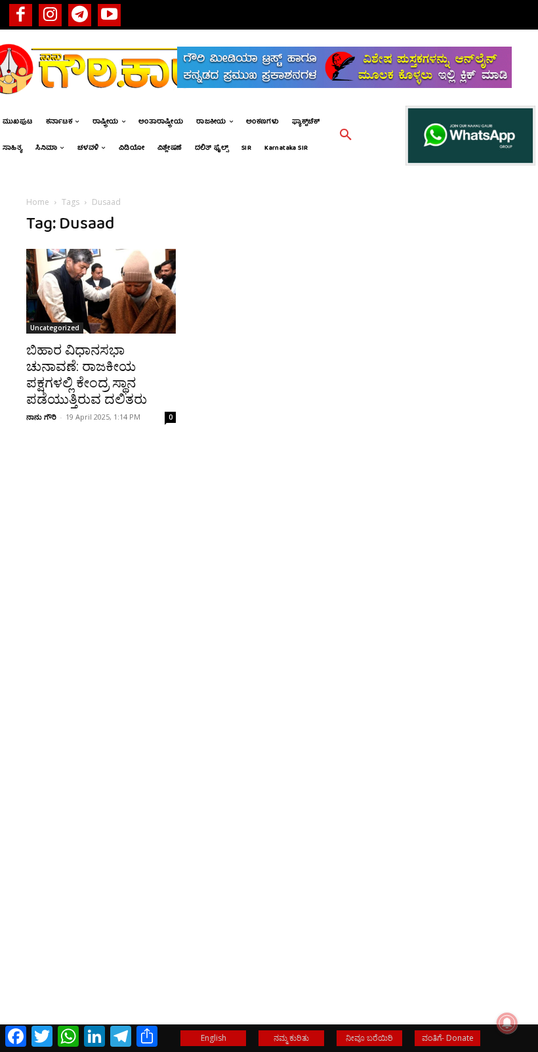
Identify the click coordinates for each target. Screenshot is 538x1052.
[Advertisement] (437, 394)
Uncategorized (54, 327)
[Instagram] (50, 14)
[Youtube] (109, 14)
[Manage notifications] (507, 1023)
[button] (346, 135)
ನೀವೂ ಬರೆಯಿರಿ (369, 1037)
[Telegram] (79, 14)
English (213, 1037)
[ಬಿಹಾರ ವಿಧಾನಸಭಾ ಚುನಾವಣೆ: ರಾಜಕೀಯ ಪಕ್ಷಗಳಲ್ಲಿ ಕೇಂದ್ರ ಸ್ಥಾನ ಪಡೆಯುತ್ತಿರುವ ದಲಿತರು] (101, 291)
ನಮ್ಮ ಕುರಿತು (291, 1037)
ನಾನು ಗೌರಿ (41, 417)
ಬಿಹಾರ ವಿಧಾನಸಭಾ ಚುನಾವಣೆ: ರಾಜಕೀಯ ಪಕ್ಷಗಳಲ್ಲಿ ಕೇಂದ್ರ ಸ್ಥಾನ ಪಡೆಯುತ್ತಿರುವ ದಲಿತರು (86, 374)
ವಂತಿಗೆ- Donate (448, 1037)
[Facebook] (20, 14)
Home (37, 202)
